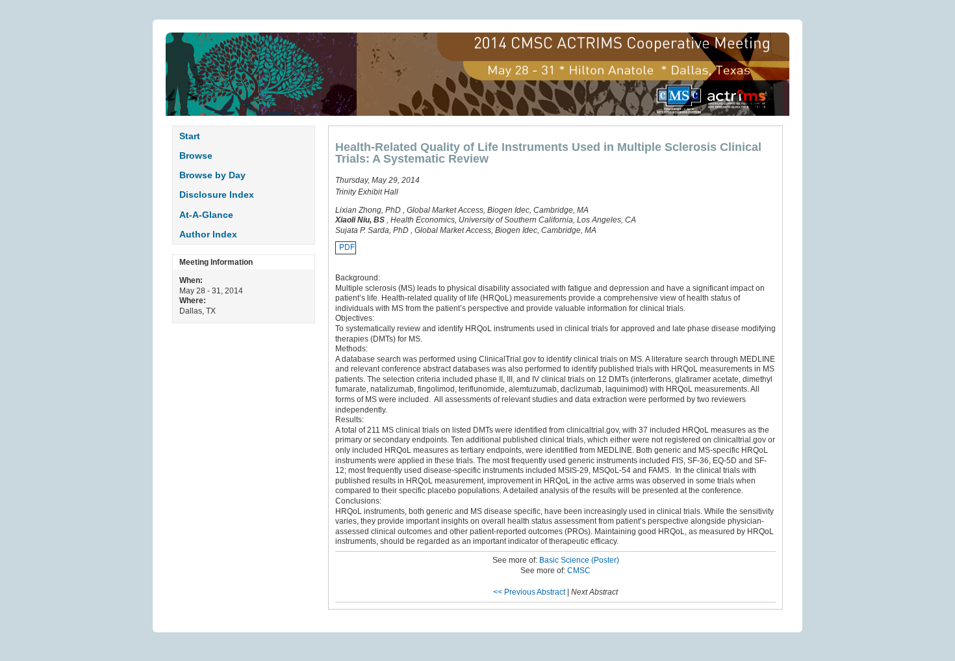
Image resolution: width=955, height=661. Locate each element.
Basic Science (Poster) (579, 560)
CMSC (579, 570)
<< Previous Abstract (529, 592)
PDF (347, 247)
